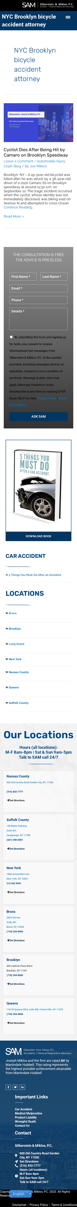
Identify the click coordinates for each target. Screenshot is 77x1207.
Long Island (16, 644)
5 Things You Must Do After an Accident (34, 575)
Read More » (14, 216)
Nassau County (18, 672)
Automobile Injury (51, 161)
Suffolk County (18, 703)
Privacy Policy (47, 398)
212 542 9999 (14, 883)
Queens (13, 687)
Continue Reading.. (18, 207)
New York (14, 659)
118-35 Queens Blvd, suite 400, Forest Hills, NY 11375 (35, 1009)
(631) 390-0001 (15, 839)
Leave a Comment (18, 161)
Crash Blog (12, 166)
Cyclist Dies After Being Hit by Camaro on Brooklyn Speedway (36, 152)
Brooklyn (14, 628)
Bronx (13, 613)
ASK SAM (38, 416)
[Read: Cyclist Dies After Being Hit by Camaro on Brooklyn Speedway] (38, 122)
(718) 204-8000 (15, 931)
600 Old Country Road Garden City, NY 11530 (30, 782)
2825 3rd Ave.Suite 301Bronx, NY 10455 (15, 922)
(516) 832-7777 (15, 791)
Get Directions (17, 848)
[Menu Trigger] (68, 17)
